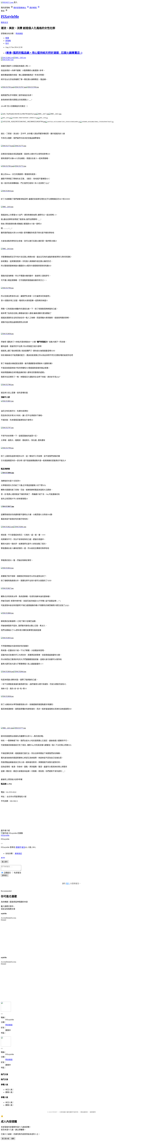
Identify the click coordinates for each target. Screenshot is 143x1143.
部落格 (8, 41)
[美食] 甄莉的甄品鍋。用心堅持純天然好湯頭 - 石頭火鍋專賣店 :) (43, 52)
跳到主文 (4, 22)
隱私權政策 (84, 1112)
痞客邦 (18, 847)
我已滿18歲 (5, 1138)
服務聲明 (93, 1112)
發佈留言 (5, 875)
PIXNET (54, 1112)
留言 (23, 847)
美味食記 (18, 853)
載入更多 (5, 862)
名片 (7, 43)
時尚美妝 (19, 33)
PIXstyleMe (10, 16)
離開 (12, 1138)
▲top (3, 857)
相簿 (7, 38)
